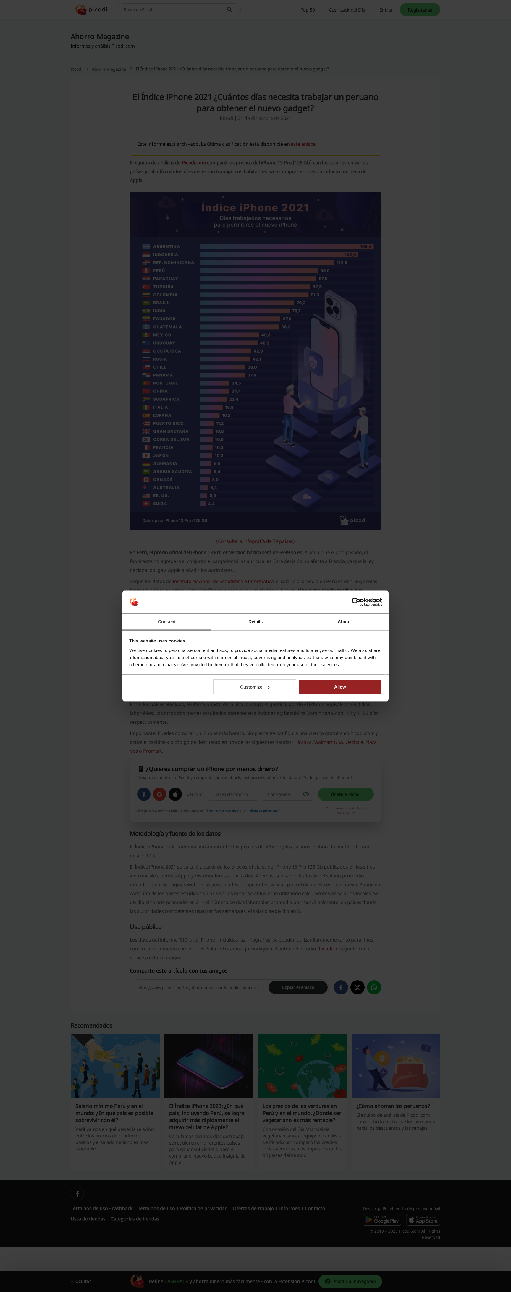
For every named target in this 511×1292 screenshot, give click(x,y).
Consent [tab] (167, 621)
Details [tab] (255, 621)
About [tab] (344, 621)
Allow (340, 686)
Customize (251, 686)
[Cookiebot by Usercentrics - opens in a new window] (356, 602)
